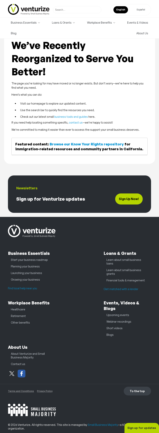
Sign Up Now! (129, 199)
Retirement (18, 316)
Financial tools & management (125, 280)
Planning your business (25, 266)
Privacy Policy (45, 391)
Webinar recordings (118, 321)
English (120, 9)
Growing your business (25, 279)
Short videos (114, 328)
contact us (76, 122)
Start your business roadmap (29, 259)
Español (141, 9)
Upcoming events (117, 315)
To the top (137, 391)
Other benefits (20, 322)
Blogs (110, 334)
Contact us (18, 364)
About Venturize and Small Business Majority (28, 355)
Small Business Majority (103, 424)
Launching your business (26, 273)
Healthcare (18, 309)
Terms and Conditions (21, 391)
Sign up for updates (141, 428)
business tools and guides (71, 116)
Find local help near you (22, 288)
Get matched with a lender (121, 289)
